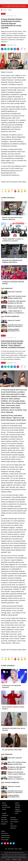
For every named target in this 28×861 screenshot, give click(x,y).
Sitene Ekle (11, 848)
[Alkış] (5, 189)
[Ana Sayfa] (1, 10)
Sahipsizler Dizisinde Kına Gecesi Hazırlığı (13, 729)
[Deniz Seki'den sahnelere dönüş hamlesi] (14, 697)
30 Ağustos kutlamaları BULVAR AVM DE (13, 282)
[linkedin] (15, 49)
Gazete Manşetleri (5, 835)
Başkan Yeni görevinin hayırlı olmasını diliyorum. (12, 218)
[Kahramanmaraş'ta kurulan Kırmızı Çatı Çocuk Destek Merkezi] (14, 378)
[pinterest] (18, 49)
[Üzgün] (25, 189)
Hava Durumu (4, 833)
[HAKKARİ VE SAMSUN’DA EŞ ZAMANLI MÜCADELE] (14, 251)
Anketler (3, 831)
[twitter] (5, 49)
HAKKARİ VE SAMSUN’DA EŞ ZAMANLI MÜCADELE (12, 261)
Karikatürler (13, 828)
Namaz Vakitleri (5, 839)
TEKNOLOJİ (5, 815)
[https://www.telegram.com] (14, 843)
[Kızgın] (15, 189)
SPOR (16, 813)
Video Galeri (4, 819)
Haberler (5, 9)
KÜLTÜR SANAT (6, 807)
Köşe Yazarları (4, 821)
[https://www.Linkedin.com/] (11, 843)
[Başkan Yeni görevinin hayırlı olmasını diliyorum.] (14, 208)
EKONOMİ (4, 805)
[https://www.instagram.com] (5, 843)
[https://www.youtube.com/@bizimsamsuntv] (8, 843)
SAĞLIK (4, 809)
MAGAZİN (17, 807)
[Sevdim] (9, 189)
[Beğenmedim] (12, 189)
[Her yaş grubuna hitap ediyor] (14, 740)
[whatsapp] (8, 49)
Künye (16, 848)
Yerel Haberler (13, 819)
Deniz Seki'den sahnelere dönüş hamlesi (13, 708)
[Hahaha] (18, 189)
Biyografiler (4, 823)
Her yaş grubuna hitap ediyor (12, 749)
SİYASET (4, 813)
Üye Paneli (13, 817)
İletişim (20, 848)
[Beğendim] (2, 189)
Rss (6, 848)
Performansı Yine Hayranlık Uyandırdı (11, 686)
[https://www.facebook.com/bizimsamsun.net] (2, 843)
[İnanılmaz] (22, 189)
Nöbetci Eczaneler (5, 837)
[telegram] (11, 49)
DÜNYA (4, 803)
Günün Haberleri (14, 821)
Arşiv (11, 823)
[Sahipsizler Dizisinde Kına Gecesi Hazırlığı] (14, 719)
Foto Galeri (3, 817)
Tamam (19, 859)
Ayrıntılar (15, 859)
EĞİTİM (17, 803)
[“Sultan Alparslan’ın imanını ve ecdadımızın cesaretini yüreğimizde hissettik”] (14, 230)
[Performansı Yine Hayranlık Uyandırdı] (14, 676)
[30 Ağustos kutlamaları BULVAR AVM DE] (14, 272)
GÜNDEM (10, 9)
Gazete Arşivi (13, 826)
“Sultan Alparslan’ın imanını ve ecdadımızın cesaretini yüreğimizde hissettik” (12, 240)
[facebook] (2, 49)
